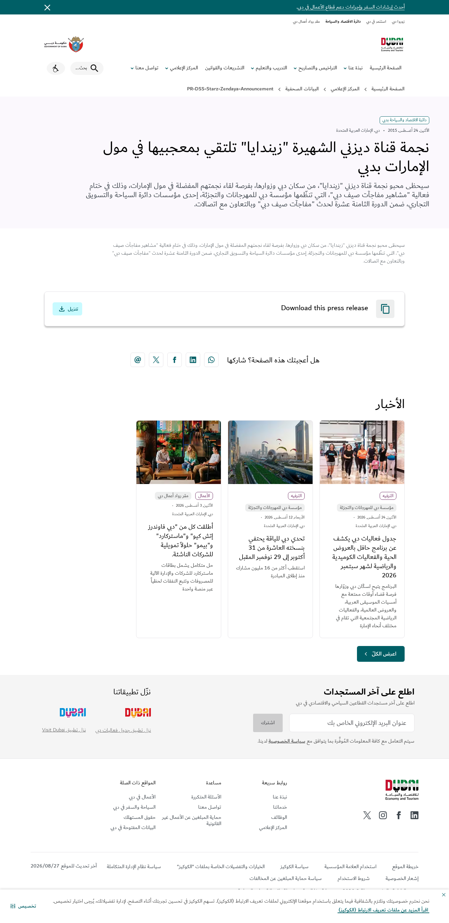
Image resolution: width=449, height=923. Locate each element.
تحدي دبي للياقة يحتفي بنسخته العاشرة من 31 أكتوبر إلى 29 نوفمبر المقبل (272, 548)
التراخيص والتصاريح (317, 68)
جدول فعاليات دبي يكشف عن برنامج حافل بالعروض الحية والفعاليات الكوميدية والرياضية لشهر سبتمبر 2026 (364, 557)
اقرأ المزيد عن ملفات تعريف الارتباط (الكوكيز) (383, 910)
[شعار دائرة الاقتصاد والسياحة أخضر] (392, 45)
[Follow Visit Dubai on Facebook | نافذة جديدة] (399, 815)
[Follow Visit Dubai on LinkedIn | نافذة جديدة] (414, 815)
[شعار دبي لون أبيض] (402, 790)
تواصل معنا (146, 68)
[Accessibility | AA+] (56, 68)
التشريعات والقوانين (224, 68)
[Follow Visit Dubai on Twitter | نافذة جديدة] (367, 815)
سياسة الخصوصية (287, 741)
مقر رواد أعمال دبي (306, 21)
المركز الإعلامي (184, 68)
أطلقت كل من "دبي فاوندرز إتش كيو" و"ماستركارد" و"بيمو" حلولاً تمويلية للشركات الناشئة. (180, 540)
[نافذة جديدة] (64, 44)
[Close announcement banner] (47, 7)
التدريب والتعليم (271, 68)
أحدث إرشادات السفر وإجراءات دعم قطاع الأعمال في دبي (351, 7)
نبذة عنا (355, 68)
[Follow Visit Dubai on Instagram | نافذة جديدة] (383, 815)
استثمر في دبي (376, 21)
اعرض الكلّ (384, 654)
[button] (23, 906)
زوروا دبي (398, 21)
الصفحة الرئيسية (385, 68)
